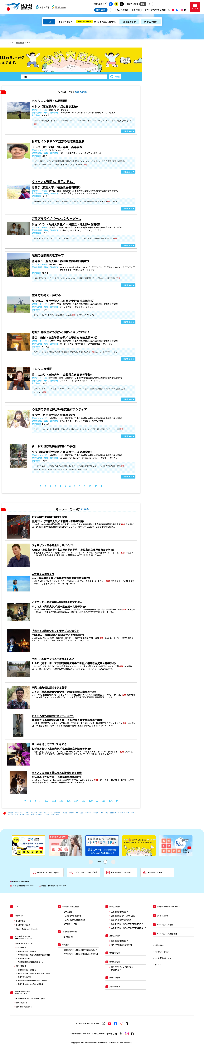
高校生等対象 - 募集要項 (27, 970)
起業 (81, 813)
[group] (28, 845)
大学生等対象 (21, 947)
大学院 (71, 813)
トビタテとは (20, 921)
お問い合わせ (160, 945)
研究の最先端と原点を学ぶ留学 (49, 687)
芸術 (52, 814)
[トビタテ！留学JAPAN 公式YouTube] (173, 10)
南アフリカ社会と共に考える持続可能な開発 (57, 772)
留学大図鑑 (68, 912)
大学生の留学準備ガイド (120, 912)
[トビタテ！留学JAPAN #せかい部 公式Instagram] (127, 1033)
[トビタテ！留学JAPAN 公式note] (185, 10)
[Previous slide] (91, 862)
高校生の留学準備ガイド (120, 941)
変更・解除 (135, 10)
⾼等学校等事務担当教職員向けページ (32, 980)
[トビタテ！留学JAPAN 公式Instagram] (181, 10)
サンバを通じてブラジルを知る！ (50, 744)
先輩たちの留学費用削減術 (121, 920)
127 (76, 800)
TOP (49, 21)
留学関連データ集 (70, 924)
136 (111, 800)
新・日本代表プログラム (97, 21)
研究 (27, 813)
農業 (32, 814)
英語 (16, 814)
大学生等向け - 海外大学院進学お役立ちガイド (81, 954)
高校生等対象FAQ (25, 977)
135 (103, 800)
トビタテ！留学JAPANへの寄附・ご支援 (30, 998)
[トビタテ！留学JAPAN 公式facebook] (177, 10)
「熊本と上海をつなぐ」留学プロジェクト (55, 630)
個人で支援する (22, 1002)
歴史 (57, 814)
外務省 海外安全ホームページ (22, 886)
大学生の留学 (150, 21)
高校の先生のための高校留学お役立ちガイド (122, 968)
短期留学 (10, 813)
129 (91, 800)
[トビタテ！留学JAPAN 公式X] (169, 10)
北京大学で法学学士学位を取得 (49, 517)
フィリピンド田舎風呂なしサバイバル (53, 545)
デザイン (96, 813)
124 (54, 800)
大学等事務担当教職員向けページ (30, 962)
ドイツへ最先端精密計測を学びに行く (53, 716)
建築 (106, 813)
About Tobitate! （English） (27, 929)
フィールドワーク (123, 813)
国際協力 (113, 813)
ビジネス (10, 814)
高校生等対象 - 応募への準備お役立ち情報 (34, 973)
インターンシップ (36, 813)
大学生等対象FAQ (25, 958)
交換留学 (64, 813)
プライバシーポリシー (162, 952)
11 (96, 486)
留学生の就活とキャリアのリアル (123, 916)
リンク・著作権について (163, 958)
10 (90, 486)
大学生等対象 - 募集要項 (27, 951)
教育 (102, 813)
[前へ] (40, 486)
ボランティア (48, 813)
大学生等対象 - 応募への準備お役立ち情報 (34, 955)
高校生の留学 (129, 21)
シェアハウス (40, 814)
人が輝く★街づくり (43, 574)
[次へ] (102, 486)
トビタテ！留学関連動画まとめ (74, 920)
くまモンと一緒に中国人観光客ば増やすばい (57, 602)
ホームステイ (19, 813)
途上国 (22, 814)
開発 (132, 813)
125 (61, 800)
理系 (77, 813)
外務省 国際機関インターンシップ (52, 886)
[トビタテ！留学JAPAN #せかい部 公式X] (121, 1033)
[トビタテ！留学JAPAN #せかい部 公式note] (132, 1033)
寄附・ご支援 (100, 10)
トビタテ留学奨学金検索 (72, 916)
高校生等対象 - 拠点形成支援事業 (30, 984)
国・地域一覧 (68, 937)
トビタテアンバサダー (24, 925)
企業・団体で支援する (24, 1006)
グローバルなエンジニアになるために (53, 659)
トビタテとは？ (65, 21)
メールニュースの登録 (120, 10)
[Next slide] (113, 862)
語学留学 (57, 813)
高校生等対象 (21, 966)
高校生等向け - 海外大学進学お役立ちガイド (80, 950)
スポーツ (88, 813)
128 (83, 800)
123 (46, 800)
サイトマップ (159, 964)
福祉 (27, 814)
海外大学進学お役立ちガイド (121, 945)
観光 (47, 814)
